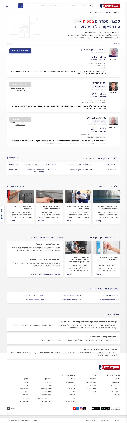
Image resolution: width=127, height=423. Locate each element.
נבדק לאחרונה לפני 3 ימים (98, 124)
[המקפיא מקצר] (20, 197)
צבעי (26, 392)
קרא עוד (98, 221)
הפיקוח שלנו (116, 382)
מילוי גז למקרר (112, 170)
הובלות (72, 395)
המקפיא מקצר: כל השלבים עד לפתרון (21, 207)
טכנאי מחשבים (47, 395)
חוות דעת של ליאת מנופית (97, 135)
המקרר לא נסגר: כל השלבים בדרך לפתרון (78, 207)
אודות (118, 379)
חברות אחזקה (70, 401)
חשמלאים (48, 382)
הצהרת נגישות (90, 420)
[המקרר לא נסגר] (78, 197)
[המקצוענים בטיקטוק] (84, 408)
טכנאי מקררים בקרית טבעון (71, 300)
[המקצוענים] (110, 6)
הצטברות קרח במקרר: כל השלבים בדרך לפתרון (108, 207)
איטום (73, 379)
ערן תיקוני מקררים (96, 117)
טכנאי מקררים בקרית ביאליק (70, 295)
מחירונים (93, 379)
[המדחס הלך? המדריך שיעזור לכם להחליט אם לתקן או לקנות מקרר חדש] (78, 248)
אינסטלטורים (70, 382)
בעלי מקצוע (117, 12)
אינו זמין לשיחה (20, 84)
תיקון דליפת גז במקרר (73, 164)
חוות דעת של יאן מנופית (98, 63)
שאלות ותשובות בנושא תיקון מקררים (44, 237)
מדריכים (93, 385)
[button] (10, 43)
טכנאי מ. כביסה (46, 388)
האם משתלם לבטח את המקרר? (48, 244)
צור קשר (117, 395)
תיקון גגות (25, 398)
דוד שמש (72, 388)
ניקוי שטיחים (24, 388)
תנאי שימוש (104, 420)
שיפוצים (25, 395)
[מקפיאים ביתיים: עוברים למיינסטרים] (106, 248)
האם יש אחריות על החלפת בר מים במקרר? (43, 259)
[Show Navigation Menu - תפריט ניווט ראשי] (8, 6)
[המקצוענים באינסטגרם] (81, 408)
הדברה (72, 392)
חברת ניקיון (48, 379)
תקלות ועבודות (91, 388)
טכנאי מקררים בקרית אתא (108, 300)
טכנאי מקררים (107, 12)
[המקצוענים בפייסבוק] (78, 408)
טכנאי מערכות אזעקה (44, 398)
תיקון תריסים (24, 401)
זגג (74, 398)
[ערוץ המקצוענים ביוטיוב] (74, 408)
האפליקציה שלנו (114, 385)
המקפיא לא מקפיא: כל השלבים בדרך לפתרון (51, 207)
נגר (27, 385)
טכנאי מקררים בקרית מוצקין (34, 295)
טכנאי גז (49, 385)
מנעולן (26, 379)
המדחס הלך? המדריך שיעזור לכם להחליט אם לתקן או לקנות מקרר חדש (79, 259)
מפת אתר (117, 420)
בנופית (88, 21)
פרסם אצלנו (116, 392)
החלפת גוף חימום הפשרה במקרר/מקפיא (35, 171)
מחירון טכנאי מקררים (109, 158)
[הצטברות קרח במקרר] (106, 197)
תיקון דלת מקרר (75, 170)
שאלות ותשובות (91, 382)
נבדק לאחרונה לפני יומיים (98, 52)
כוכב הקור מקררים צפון (94, 49)
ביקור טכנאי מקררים (110, 164)
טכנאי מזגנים (47, 392)
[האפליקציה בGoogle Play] (106, 408)
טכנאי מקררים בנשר (110, 295)
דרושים (117, 388)
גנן (74, 385)
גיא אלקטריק (99, 83)
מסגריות (25, 382)
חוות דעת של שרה (100, 100)
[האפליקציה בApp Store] (96, 408)
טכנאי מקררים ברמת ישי (35, 300)
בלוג (94, 392)
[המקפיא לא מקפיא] (49, 197)
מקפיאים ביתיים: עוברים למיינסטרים (109, 258)
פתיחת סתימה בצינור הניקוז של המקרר (33, 166)
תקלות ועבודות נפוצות (108, 186)
